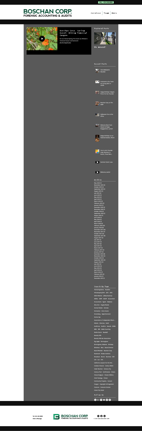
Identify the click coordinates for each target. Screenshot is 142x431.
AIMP (100, 298)
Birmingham (104, 341)
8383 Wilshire (98, 295)
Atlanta (96, 323)
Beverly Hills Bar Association (102, 338)
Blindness (97, 347)
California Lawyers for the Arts (103, 363)
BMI (99, 329)
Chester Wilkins (109, 375)
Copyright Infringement (107, 384)
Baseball (105, 332)
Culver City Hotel (99, 390)
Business (108, 356)
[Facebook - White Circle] (110, 400)
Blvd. (102, 347)
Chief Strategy (98, 378)
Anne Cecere (105, 311)
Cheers (113, 372)
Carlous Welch (109, 366)
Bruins (103, 356)
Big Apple (97, 341)
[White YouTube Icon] (104, 400)
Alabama (109, 302)
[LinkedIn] (104, 416)
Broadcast (97, 356)
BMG (95, 329)
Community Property (100, 381)
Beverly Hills (97, 335)
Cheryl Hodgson (98, 375)
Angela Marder (105, 305)
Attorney (102, 323)
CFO (95, 359)
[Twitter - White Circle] (107, 400)
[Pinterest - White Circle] (101, 400)
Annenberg (97, 314)
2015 (107, 292)
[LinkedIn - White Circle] (95, 400)
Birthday (110, 344)
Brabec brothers (105, 353)
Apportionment (106, 314)
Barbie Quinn (98, 332)
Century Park (98, 372)
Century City (107, 369)
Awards (109, 326)
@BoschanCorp (107, 295)
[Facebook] (101, 416)
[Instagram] (98, 416)
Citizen (106, 378)
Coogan (96, 384)
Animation (97, 311)
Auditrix (103, 326)
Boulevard (97, 353)
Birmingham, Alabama (100, 344)
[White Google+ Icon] (98, 400)
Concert (110, 381)
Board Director (109, 347)
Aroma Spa (97, 317)
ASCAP (105, 298)
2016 (111, 292)
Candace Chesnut (99, 366)
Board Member (98, 350)
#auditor (107, 289)
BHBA (114, 326)
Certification (106, 372)
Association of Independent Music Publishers (105, 320)
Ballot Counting (105, 329)
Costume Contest (105, 387)
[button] (95, 13)
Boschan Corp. (108, 350)
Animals (106, 308)
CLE (99, 359)
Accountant (111, 298)
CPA (102, 359)
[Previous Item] (97, 38)
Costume (96, 387)
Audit (107, 323)
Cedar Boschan (98, 369)
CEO (113, 356)
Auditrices (97, 326)
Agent (104, 302)
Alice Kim (97, 305)
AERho (96, 298)
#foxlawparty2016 (99, 292)
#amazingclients (99, 289)
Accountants (97, 302)
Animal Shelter (98, 308)
